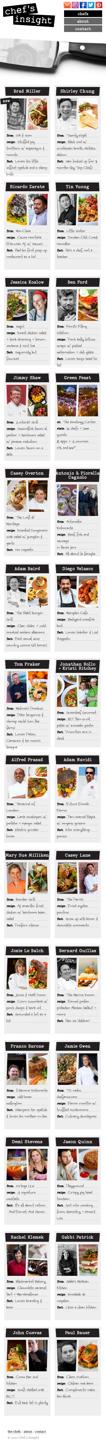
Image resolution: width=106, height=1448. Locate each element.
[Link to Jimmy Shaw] (27, 400)
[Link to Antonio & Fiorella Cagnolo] (78, 500)
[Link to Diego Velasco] (78, 591)
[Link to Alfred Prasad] (27, 782)
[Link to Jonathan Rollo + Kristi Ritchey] (78, 691)
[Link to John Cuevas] (27, 1355)
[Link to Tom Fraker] (27, 687)
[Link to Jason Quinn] (78, 1164)
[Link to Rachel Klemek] (27, 1260)
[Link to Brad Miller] (27, 114)
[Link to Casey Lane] (78, 878)
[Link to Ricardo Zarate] (27, 209)
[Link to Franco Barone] (27, 1069)
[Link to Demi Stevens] (27, 1164)
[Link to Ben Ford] (78, 305)
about (83, 21)
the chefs (14, 1431)
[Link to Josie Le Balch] (27, 973)
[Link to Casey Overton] (27, 496)
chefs (83, 14)
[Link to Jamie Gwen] (78, 1069)
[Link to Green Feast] (78, 400)
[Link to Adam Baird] (27, 591)
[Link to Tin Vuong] (78, 209)
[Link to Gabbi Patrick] (78, 1260)
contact (83, 29)
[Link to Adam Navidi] (78, 782)
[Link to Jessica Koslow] (27, 305)
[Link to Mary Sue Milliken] (27, 878)
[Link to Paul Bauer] (78, 1355)
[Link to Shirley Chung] (78, 114)
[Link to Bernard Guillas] (78, 973)
